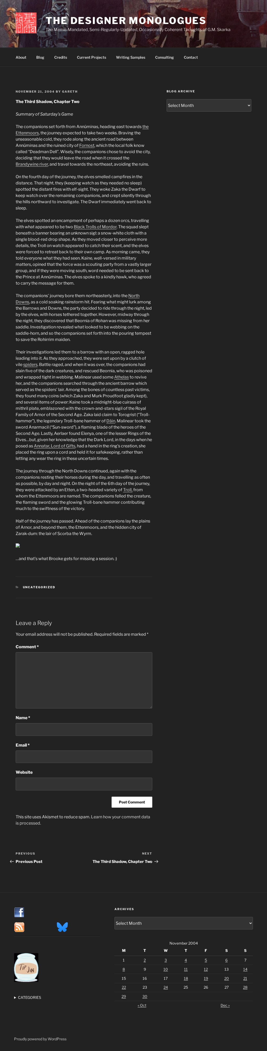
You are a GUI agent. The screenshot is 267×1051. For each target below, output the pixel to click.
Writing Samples (130, 57)
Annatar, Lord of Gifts (54, 445)
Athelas (121, 377)
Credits (60, 57)
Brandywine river (32, 164)
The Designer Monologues (126, 20)
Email (23, 745)
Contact (191, 57)
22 (124, 987)
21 (245, 978)
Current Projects (91, 57)
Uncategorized (39, 587)
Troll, (127, 489)
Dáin (110, 420)
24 (165, 987)
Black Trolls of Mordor (95, 226)
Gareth (70, 91)
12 (206, 969)
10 (165, 969)
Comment (27, 646)
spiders (30, 364)
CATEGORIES (29, 997)
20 (226, 978)
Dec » (225, 1005)
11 (186, 969)
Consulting (164, 57)
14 (245, 969)
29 (124, 996)
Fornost (86, 145)
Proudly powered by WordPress (40, 1039)
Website (24, 772)
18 (186, 978)
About (21, 57)
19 (206, 978)
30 (144, 996)
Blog (40, 57)
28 (245, 987)
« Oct (142, 1005)
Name (23, 717)
